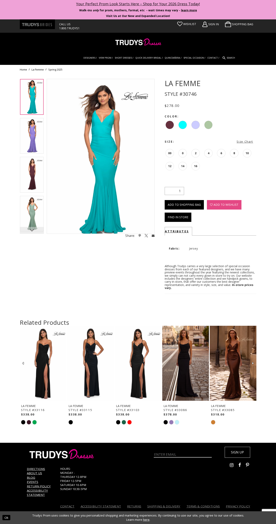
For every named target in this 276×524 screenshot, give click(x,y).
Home (23, 69)
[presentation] (43, 363)
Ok (6, 518)
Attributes (177, 231)
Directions (36, 469)
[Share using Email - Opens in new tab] (153, 235)
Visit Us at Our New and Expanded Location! (138, 16)
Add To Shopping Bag (184, 205)
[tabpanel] (32, 98)
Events (32, 482)
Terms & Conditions (203, 506)
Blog (31, 478)
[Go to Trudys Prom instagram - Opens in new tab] (234, 465)
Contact (67, 506)
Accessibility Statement (37, 492)
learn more (189, 10)
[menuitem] (239, 24)
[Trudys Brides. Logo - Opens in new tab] (37, 24)
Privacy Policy (238, 506)
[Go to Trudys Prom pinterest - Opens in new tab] (249, 465)
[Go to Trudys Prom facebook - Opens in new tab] (242, 465)
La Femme (38, 69)
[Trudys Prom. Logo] (138, 42)
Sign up (237, 452)
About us (34, 473)
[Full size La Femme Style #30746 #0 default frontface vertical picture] (100, 156)
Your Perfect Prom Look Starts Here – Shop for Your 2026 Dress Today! (138, 3)
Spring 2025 (55, 69)
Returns (134, 506)
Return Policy (39, 486)
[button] (239, 24)
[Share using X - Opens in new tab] (146, 235)
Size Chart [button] (245, 141)
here (146, 520)
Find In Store (178, 217)
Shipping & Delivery (163, 506)
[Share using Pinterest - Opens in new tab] (140, 235)
